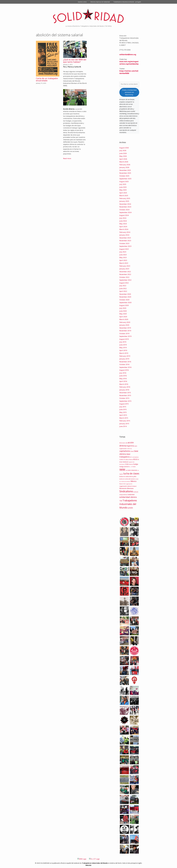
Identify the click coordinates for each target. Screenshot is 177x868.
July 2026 (122, 150)
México (133, 481)
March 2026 (123, 162)
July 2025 (122, 184)
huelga (135, 464)
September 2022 (125, 280)
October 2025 (124, 176)
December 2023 (125, 238)
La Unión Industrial (131, 470)
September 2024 (125, 212)
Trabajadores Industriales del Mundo (128, 504)
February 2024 (124, 232)
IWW (122, 470)
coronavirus (135, 457)
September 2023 (125, 246)
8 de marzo (122, 443)
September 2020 (125, 302)
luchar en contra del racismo (127, 479)
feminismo (122, 464)
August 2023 (124, 249)
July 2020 (122, 308)
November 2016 (125, 362)
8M (126, 443)
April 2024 (123, 226)
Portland (134, 486)
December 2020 (125, 294)
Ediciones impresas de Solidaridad (100, 2)
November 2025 (125, 173)
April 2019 (123, 350)
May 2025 (123, 190)
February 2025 (124, 198)
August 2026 (124, 148)
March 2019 (123, 353)
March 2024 (123, 229)
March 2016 (123, 384)
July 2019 (122, 342)
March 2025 (123, 195)
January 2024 (124, 235)
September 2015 (125, 401)
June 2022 (123, 288)
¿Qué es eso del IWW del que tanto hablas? (74, 60)
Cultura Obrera (129, 459)
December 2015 (125, 392)
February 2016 (124, 387)
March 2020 (123, 319)
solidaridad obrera (128, 497)
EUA (133, 462)
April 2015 (123, 415)
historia (131, 464)
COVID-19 (122, 459)
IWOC (134, 466)
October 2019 (124, 333)
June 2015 (123, 409)
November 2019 (125, 331)
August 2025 (124, 181)
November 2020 (125, 297)
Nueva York (122, 484)
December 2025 (125, 170)
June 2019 (123, 345)
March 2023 (123, 263)
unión (130, 507)
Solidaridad (130, 494)
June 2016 (123, 376)
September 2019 (125, 336)
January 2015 (124, 424)
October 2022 (124, 277)
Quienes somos (82, 2)
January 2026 (124, 167)
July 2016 (122, 373)
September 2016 (125, 367)
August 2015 (124, 404)
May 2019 (123, 347)
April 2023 (123, 260)
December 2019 (125, 328)
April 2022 (123, 291)
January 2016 (124, 390)
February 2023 (124, 266)
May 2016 (123, 378)
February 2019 (124, 356)
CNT (131, 457)
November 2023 (125, 240)
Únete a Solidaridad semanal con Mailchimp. (129, 92)
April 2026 (123, 159)
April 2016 (123, 381)
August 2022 (124, 283)
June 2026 (123, 153)
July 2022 (122, 286)
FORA (126, 464)
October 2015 (124, 398)
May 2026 (123, 156)
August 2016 (124, 370)
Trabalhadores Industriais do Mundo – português (127, 2)
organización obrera (125, 486)
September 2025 (125, 179)
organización (129, 484)
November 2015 (125, 395)
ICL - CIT (131, 466)
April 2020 (123, 317)
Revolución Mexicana (126, 488)
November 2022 (125, 274)
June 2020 (123, 311)
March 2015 (123, 418)
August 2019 (124, 339)
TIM (120, 501)
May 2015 (123, 412)
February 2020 (124, 322)
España (130, 462)
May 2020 (123, 314)
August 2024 (124, 215)
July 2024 (122, 218)
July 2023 (122, 252)
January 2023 (124, 269)
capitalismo (124, 451)
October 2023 (124, 243)
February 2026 (124, 165)
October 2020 (124, 300)
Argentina (130, 446)
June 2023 (123, 255)
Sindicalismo (126, 491)
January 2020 (124, 325)
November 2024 (125, 207)
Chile (131, 451)
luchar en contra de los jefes (127, 476)
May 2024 (123, 224)
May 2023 (123, 257)
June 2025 (123, 187)
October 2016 (124, 364)
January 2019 (124, 359)
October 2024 (124, 210)
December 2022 (125, 272)
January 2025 (124, 201)
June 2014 (123, 426)
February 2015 (124, 421)
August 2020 (124, 305)
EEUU (135, 459)
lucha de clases (131, 473)
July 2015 (122, 407)
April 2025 (123, 193)
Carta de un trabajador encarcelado (47, 79)
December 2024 (125, 204)
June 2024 (123, 221)
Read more (67, 158)
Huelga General (124, 466)
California (129, 448)
